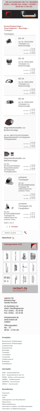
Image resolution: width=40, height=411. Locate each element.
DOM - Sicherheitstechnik (10, 373)
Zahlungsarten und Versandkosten (13, 400)
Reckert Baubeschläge (12, 26)
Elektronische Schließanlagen (12, 343)
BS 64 (21, 79)
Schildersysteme (7, 359)
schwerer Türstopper (23, 178)
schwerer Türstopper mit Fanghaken (25, 206)
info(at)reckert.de (11, 317)
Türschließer (6, 355)
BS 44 (21, 38)
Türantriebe (6, 357)
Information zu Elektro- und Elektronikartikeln (17, 406)
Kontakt (4, 395)
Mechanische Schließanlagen (12, 341)
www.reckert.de (10, 320)
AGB (3, 397)
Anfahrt (7, 322)
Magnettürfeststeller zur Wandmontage (14, 159)
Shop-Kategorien (10, 28)
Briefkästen (6, 361)
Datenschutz (6, 402)
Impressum (6, 393)
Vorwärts (14, 227)
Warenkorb (6, 238)
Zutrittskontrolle (7, 346)
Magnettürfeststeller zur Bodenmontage (14, 129)
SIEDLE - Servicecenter (10, 384)
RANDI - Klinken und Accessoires (13, 377)
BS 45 (21, 58)
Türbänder (5, 352)
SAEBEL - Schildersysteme (11, 379)
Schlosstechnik (7, 348)
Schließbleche (7, 364)
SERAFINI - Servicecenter (11, 382)
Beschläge (23, 28)
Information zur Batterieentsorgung (14, 409)
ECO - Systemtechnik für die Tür (13, 375)
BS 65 (21, 99)
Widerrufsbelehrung (8, 404)
